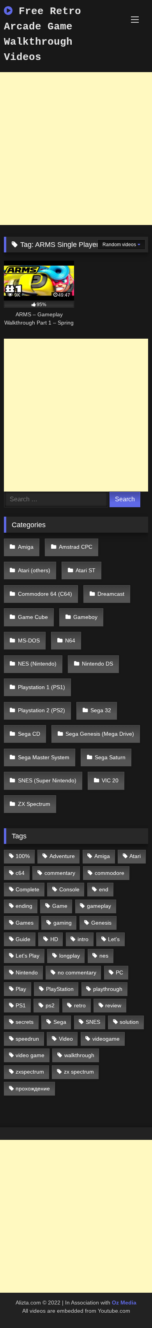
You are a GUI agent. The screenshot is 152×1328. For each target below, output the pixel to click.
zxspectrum (30, 1072)
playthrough (107, 989)
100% (23, 856)
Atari (135, 856)
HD (54, 939)
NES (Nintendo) (37, 663)
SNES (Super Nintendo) (47, 780)
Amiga (26, 547)
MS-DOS (29, 640)
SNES (93, 1022)
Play (21, 989)
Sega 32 (100, 710)
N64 (70, 640)
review (113, 1005)
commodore (109, 873)
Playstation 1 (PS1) (41, 687)
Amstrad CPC (75, 547)
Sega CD (29, 734)
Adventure (62, 856)
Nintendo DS (97, 663)
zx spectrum (79, 1072)
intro (83, 939)
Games (25, 923)
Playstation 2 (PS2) (41, 710)
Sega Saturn (110, 757)
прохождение (33, 1088)
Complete (27, 889)
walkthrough (79, 1055)
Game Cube (33, 617)
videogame (106, 1039)
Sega (59, 1022)
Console (69, 889)
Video (66, 1039)
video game (30, 1055)
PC (119, 972)
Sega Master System (43, 757)
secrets (25, 1022)
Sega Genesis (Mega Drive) (99, 734)
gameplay (99, 906)
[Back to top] (127, 1304)
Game (59, 906)
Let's (114, 939)
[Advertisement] (76, 148)
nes (103, 955)
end (103, 889)
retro (80, 1005)
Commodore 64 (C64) (45, 594)
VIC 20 (110, 780)
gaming (62, 923)
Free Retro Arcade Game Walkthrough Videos (42, 34)
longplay (69, 955)
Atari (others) (34, 570)
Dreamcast (110, 594)
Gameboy (85, 617)
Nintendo (27, 972)
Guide (23, 939)
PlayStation (60, 989)
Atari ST (85, 570)
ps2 (50, 1005)
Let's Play (27, 955)
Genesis (101, 923)
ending (24, 906)
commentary (59, 873)
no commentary (77, 972)
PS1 (21, 1005)
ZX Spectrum (34, 804)
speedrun (27, 1039)
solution (129, 1022)
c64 (20, 873)
